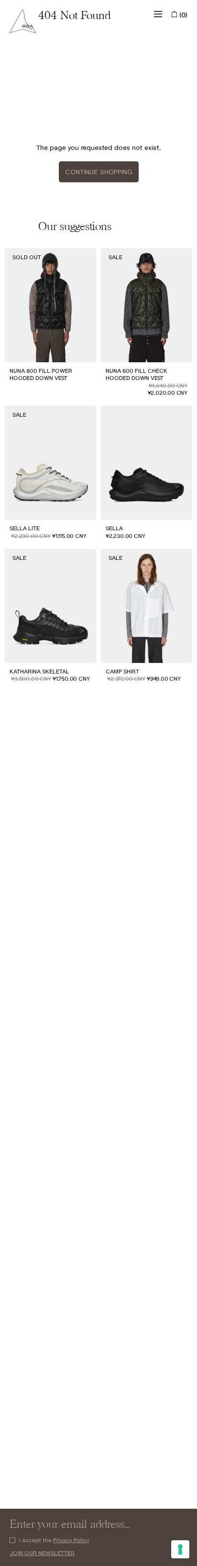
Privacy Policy (71, 1540)
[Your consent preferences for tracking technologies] (180, 1549)
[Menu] (158, 14)
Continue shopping (98, 172)
